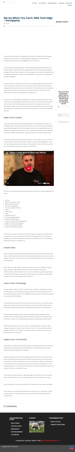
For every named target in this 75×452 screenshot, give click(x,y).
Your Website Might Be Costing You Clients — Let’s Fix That (63, 56)
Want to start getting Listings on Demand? (63, 76)
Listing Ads (61, 3)
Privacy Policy (56, 422)
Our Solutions (42, 3)
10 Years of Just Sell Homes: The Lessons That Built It (63, 33)
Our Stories (15, 423)
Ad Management (52, 3)
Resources (69, 3)
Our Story (34, 3)
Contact (70, 5)
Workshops (15, 429)
